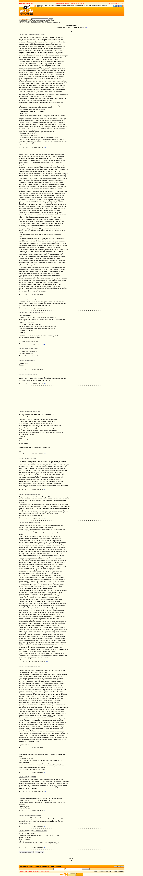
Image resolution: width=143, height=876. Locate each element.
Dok (45, 147)
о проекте (35, 871)
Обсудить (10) (35, 661)
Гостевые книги (81, 3)
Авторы (84, 1)
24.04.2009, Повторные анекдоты (28, 752)
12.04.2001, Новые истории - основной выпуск (32, 34)
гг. (67, 27)
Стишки (64, 1)
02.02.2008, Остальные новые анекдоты (30, 815)
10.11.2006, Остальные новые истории (29, 522)
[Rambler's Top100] (64, 874)
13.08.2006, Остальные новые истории (29, 666)
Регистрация (121, 3)
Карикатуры (74, 1)
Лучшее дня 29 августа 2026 (26, 3)
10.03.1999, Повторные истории (27, 776)
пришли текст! (119, 866)
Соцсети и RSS (73, 3)
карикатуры (41, 866)
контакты (30, 871)
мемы (47, 866)
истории (34, 866)
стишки (58, 866)
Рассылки (67, 3)
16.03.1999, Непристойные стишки (28, 348)
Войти (115, 3)
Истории (33, 1)
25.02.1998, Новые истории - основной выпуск (32, 312)
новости (47, 871)
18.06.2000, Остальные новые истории (29, 494)
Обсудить (34, 147)
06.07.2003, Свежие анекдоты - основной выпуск (33, 830)
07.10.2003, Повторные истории (27, 458)
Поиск (105, 1)
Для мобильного (60, 3)
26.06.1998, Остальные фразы (27, 360)
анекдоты (28, 866)
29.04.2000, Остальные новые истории (29, 411)
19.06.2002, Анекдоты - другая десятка (29, 299)
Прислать (94, 1)
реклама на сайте (23, 871)
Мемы (44, 1)
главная (21, 866)
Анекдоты (23, 1)
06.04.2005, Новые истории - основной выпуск (32, 152)
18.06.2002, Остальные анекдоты (28, 374)
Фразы (54, 1)
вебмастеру (41, 871)
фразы (52, 866)
